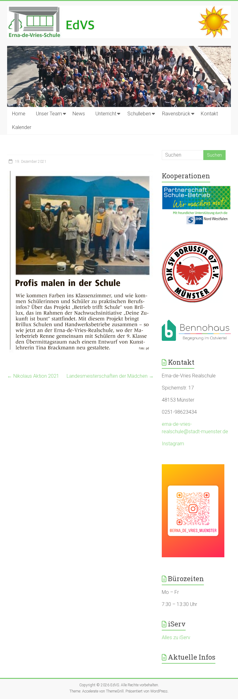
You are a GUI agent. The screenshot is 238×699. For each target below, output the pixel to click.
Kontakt (209, 114)
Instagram (173, 444)
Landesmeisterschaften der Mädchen (110, 376)
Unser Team (49, 114)
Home (18, 114)
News (79, 114)
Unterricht (105, 114)
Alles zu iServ (176, 637)
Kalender (21, 127)
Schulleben (139, 114)
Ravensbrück (176, 114)
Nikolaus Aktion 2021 (33, 376)
